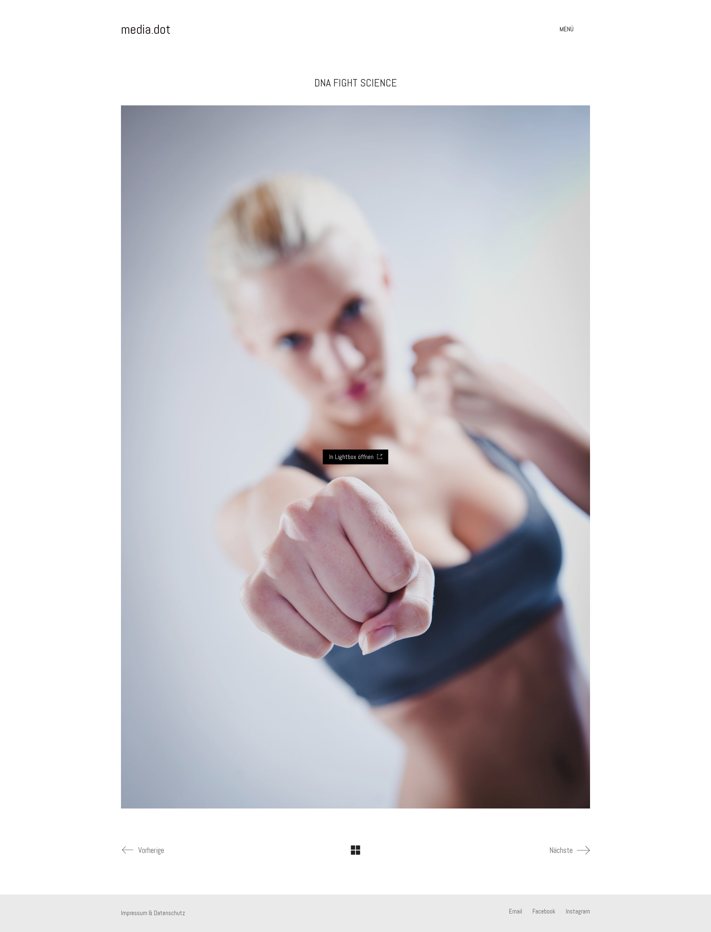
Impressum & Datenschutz (153, 913)
